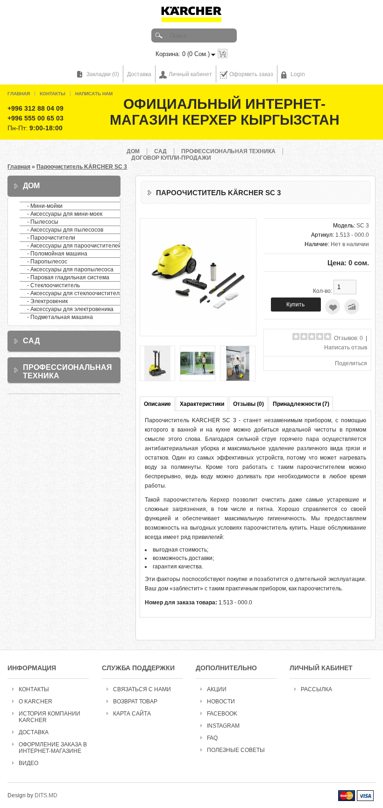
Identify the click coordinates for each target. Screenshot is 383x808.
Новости (221, 701)
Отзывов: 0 (348, 338)
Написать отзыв (345, 347)
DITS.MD (46, 795)
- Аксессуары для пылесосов (65, 230)
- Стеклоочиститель (53, 285)
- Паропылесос (47, 261)
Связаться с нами (142, 689)
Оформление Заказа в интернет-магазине (53, 747)
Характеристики (202, 404)
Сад (160, 151)
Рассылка (316, 689)
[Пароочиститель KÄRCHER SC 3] (198, 328)
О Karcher (35, 701)
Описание (157, 404)
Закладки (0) (102, 74)
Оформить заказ (251, 74)
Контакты (52, 93)
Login (298, 74)
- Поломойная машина (57, 253)
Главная (18, 93)
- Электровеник (47, 301)
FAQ (212, 738)
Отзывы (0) (248, 404)
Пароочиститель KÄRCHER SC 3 (81, 166)
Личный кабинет (190, 74)
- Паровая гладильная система (68, 277)
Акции (217, 689)
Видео (28, 763)
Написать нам (94, 93)
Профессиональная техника (228, 151)
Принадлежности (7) (301, 404)
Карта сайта (132, 713)
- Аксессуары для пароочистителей (74, 245)
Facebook (222, 713)
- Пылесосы (42, 222)
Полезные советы (236, 750)
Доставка (139, 74)
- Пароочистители (51, 238)
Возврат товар (135, 701)
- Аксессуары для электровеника (70, 309)
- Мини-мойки (45, 206)
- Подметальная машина (60, 317)
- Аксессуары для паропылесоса (70, 269)
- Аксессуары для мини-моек (64, 214)
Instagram (223, 726)
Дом (133, 151)
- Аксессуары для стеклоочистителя (75, 293)
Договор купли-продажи (171, 158)
